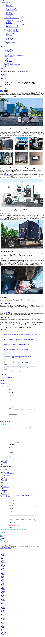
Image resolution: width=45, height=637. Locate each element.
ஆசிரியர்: (1, 86)
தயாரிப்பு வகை (11, 405)
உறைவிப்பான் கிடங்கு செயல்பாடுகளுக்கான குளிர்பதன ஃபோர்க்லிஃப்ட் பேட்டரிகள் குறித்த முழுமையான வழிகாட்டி (20, 366)
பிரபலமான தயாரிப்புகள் (3, 496)
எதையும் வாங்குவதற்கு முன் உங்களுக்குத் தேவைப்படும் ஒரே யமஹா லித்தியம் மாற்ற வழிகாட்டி (17, 356)
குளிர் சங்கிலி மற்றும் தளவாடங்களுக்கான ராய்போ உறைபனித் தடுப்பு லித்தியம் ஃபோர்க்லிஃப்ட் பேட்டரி (18, 349)
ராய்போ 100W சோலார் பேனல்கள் (5, 312)
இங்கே (31, 419)
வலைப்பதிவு (4, 70)
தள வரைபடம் (9, 496)
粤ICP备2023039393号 (25, 495)
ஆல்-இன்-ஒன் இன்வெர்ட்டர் (5, 303)
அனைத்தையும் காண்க (3, 383)
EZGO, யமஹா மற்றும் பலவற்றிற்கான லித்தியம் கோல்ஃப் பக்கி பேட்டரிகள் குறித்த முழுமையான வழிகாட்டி (19, 361)
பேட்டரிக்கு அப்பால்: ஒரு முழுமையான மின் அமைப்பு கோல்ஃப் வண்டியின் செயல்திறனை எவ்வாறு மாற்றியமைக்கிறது (20, 334)
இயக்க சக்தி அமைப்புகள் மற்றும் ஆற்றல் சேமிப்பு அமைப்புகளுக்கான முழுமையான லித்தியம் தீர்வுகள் (18, 339)
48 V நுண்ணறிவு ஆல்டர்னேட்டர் (8, 175)
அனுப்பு (11, 527)
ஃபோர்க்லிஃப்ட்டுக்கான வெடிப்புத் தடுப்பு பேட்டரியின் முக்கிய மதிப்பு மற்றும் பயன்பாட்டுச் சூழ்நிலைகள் (18, 344)
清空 (5, 88)
